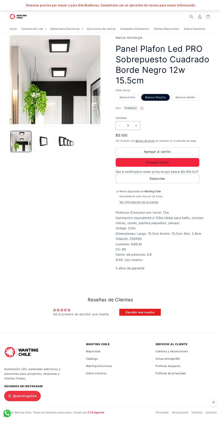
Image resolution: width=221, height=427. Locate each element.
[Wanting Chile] (21, 352)
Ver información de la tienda (138, 202)
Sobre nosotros (96, 373)
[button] (33, 29)
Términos (196, 412)
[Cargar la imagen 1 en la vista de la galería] (21, 141)
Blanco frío (129, 98)
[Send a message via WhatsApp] (7, 413)
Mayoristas (93, 351)
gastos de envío (145, 140)
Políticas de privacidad (171, 373)
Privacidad (162, 412)
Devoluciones (180, 412)
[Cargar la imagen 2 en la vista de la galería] (43, 141)
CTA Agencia (96, 412)
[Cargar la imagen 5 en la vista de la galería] (66, 141)
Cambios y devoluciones (172, 351)
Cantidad (121, 118)
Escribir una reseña (140, 312)
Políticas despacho (168, 366)
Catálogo (92, 358)
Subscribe (157, 179)
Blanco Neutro (155, 97)
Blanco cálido (187, 98)
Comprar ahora (157, 162)
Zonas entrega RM (168, 358)
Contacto (211, 412)
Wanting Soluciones (99, 366)
